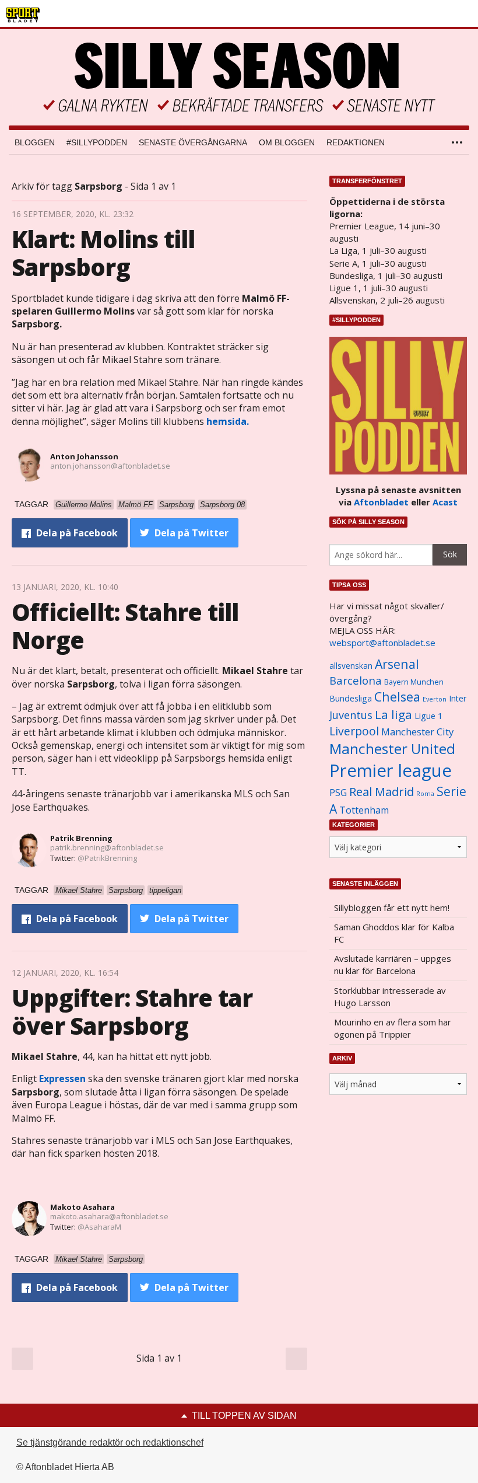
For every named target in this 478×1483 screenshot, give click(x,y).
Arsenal (397, 663)
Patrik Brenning (81, 838)
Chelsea (397, 696)
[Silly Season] (239, 77)
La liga (393, 714)
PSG (338, 792)
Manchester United (392, 748)
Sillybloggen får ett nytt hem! (391, 907)
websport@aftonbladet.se (382, 642)
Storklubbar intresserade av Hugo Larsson (390, 997)
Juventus (350, 715)
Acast (445, 502)
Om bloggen (287, 142)
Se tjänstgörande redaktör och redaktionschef (109, 1442)
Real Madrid (381, 792)
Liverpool (354, 731)
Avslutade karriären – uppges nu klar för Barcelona (392, 964)
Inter (457, 698)
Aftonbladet (381, 502)
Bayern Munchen (414, 682)
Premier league (390, 770)
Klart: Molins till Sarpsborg (103, 253)
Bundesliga (350, 698)
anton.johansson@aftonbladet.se (110, 465)
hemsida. (227, 421)
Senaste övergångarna (193, 142)
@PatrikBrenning (107, 858)
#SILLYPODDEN (96, 142)
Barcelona (355, 680)
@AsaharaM (99, 1227)
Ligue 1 (428, 715)
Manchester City (417, 731)
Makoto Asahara (82, 1207)
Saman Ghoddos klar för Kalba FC (394, 933)
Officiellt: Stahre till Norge (125, 626)
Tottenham (364, 810)
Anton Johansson (84, 456)
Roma (425, 794)
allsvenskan (350, 666)
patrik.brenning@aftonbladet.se (107, 847)
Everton (435, 699)
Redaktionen (355, 142)
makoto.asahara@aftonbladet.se (109, 1216)
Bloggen (35, 142)
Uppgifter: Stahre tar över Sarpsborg (132, 1012)
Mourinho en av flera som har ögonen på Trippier (392, 1028)
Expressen (62, 1078)
